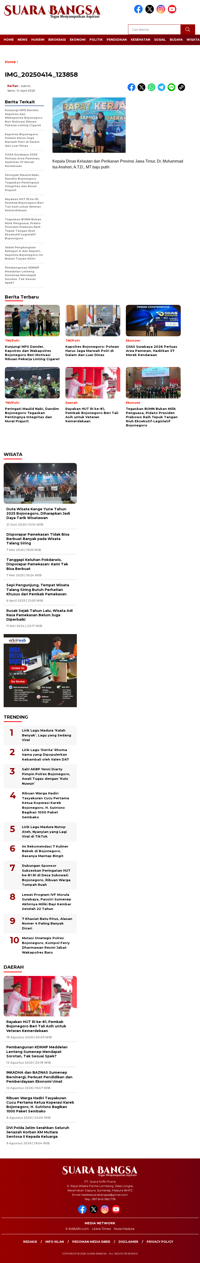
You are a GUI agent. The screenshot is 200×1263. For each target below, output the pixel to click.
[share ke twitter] (143, 90)
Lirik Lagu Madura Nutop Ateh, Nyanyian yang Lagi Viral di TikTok (44, 831)
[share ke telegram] (163, 90)
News (22, 39)
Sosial (160, 39)
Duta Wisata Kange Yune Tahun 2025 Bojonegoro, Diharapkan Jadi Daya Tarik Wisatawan (38, 513)
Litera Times (101, 1229)
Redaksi (30, 1242)
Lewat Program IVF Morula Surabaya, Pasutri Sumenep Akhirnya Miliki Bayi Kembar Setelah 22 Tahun (46, 902)
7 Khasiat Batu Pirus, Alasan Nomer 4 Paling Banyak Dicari (47, 923)
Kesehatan (140, 39)
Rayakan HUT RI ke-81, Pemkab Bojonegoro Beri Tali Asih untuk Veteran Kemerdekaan (36, 1026)
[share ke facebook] (133, 90)
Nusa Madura (124, 1229)
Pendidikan (117, 39)
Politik (96, 39)
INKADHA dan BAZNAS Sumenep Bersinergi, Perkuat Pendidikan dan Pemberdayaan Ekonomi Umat (39, 1076)
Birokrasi (57, 39)
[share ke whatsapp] (153, 90)
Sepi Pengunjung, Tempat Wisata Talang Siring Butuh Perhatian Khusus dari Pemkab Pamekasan (37, 589)
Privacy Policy (160, 1242)
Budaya (176, 39)
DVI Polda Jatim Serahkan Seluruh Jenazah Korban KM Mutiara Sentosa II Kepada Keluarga (37, 1132)
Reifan (12, 86)
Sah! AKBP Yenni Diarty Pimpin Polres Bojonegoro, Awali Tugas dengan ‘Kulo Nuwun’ (46, 776)
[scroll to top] (190, 1255)
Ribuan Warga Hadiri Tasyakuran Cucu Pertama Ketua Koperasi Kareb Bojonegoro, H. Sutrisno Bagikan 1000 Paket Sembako (45, 805)
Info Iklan (54, 1242)
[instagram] (162, 12)
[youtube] (173, 12)
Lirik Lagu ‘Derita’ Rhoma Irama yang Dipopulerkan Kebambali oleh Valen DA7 (45, 754)
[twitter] (150, 12)
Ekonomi (78, 39)
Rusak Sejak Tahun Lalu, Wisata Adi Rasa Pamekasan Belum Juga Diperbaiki (39, 615)
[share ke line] (173, 90)
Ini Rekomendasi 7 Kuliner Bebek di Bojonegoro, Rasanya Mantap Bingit (45, 851)
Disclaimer (128, 1242)
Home (9, 39)
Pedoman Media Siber (91, 1242)
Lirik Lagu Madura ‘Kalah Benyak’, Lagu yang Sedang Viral (46, 735)
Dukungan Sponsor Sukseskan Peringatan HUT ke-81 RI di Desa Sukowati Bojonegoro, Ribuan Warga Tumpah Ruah (46, 875)
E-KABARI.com (77, 1229)
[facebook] (139, 12)
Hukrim (37, 39)
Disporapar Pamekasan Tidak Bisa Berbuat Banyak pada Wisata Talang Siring (37, 538)
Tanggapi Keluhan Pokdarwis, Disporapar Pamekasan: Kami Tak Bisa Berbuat (37, 564)
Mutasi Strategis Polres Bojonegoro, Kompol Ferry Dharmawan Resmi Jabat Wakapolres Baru (46, 945)
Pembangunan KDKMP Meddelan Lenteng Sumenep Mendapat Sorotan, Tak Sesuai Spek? (37, 1051)
